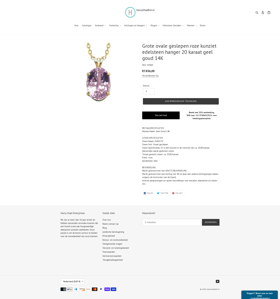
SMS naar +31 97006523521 (199, 115)
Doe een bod (161, 115)
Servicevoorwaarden (112, 256)
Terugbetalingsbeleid (113, 259)
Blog (105, 227)
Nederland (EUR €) (71, 281)
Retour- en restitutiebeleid (115, 240)
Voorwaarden (109, 251)
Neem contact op (111, 223)
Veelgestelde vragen (112, 243)
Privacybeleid (109, 235)
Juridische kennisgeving (113, 231)
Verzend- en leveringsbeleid (116, 248)
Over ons (107, 219)
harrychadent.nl (213, 289)
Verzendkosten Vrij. (150, 75)
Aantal (146, 85)
